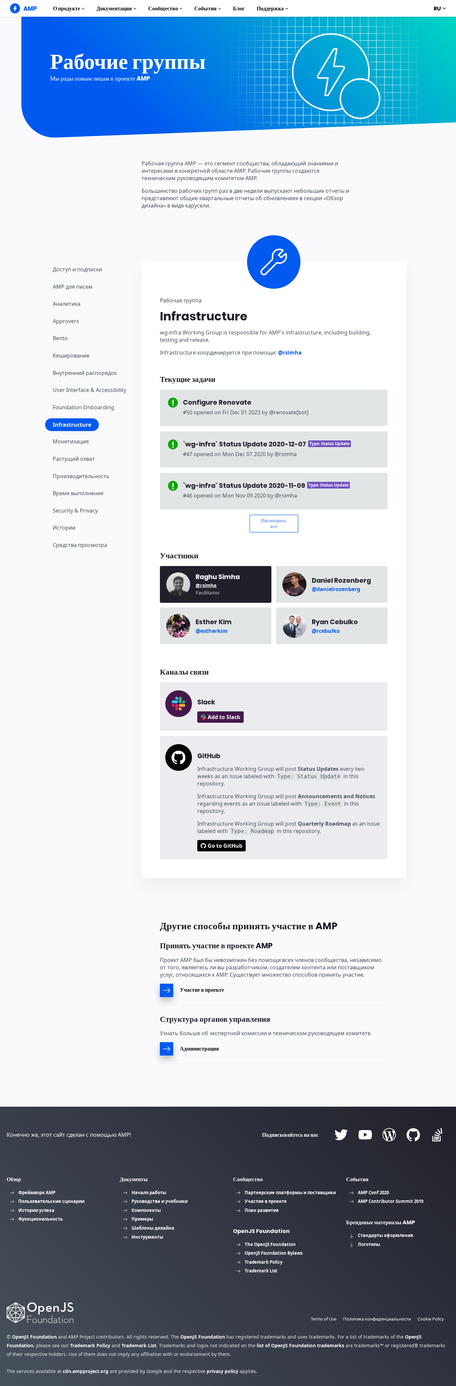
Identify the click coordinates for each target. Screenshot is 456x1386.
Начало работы (149, 1193)
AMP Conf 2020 (373, 1193)
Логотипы (369, 1244)
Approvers (66, 321)
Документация (114, 8)
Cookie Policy (431, 1319)
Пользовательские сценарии (51, 1201)
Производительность (81, 475)
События (205, 8)
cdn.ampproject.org (85, 1371)
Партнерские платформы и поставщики (290, 1193)
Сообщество (163, 8)
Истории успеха (36, 1210)
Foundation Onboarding (83, 407)
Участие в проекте (266, 1201)
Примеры (142, 1219)
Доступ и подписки (77, 269)
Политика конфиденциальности (377, 1319)
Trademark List (261, 1271)
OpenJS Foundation (34, 1337)
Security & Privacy (75, 510)
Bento (60, 338)
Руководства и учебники (160, 1201)
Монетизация (71, 441)
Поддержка (270, 8)
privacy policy (222, 1371)
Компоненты (146, 1210)
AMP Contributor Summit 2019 (390, 1201)
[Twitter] (341, 1134)
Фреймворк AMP (36, 1193)
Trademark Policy (263, 1262)
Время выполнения (78, 493)
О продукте (66, 8)
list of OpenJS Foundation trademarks (300, 1345)
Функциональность (40, 1219)
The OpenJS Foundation (270, 1244)
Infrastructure (72, 424)
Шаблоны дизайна (153, 1228)
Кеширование (71, 355)
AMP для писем (72, 286)
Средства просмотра (80, 545)
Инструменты (147, 1237)
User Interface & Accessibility (89, 390)
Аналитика (66, 303)
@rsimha (290, 352)
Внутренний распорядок (85, 372)
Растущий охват (74, 458)
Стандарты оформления (385, 1235)
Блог (239, 8)
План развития (262, 1210)
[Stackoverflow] (437, 1134)
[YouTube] (365, 1134)
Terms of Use (323, 1319)
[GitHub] (413, 1134)
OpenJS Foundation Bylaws (273, 1253)
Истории (64, 527)
